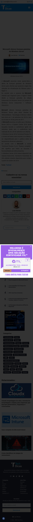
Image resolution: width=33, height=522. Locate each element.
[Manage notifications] (3, 518)
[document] (16, 261)
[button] (30, 246)
